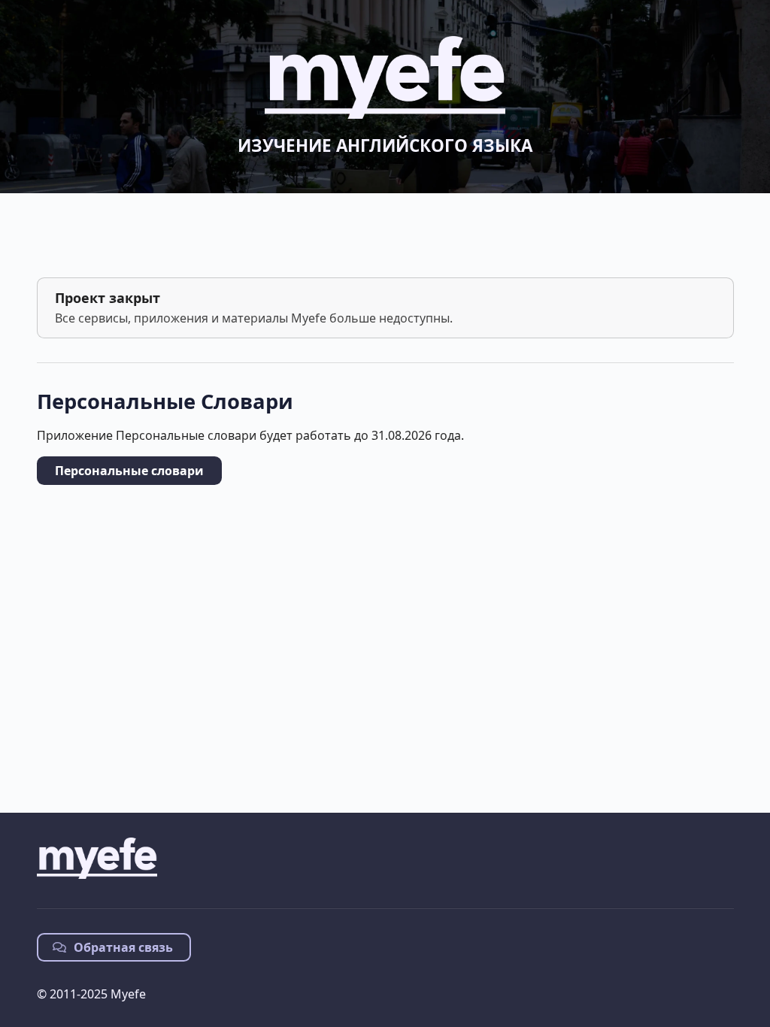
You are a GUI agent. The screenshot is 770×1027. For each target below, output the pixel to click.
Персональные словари (129, 470)
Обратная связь (122, 947)
